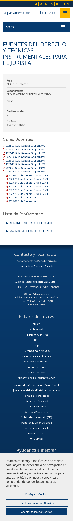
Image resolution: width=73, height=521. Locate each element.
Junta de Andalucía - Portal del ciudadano (36, 390)
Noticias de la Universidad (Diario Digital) (36, 385)
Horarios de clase (37, 367)
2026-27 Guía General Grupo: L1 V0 (25, 153)
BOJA (36, 345)
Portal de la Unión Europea (36, 422)
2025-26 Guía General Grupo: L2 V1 (25, 160)
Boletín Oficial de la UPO (36, 350)
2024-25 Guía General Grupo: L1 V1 (28, 175)
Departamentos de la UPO (36, 361)
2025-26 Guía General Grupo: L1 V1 (25, 164)
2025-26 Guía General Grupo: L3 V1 (25, 157)
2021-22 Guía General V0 (22, 197)
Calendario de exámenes (36, 356)
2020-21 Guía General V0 (22, 201)
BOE (36, 340)
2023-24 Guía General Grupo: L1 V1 (28, 186)
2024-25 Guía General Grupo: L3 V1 (25, 168)
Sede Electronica (36, 406)
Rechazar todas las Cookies (37, 503)
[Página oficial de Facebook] (65, 4)
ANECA (36, 324)
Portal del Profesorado (37, 395)
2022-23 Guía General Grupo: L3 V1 (28, 190)
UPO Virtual (36, 438)
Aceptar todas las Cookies (36, 511)
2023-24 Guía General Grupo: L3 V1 (28, 179)
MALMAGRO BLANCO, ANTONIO (30, 231)
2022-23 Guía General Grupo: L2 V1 (28, 193)
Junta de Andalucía (36, 372)
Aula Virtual (36, 329)
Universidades (36, 433)
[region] (36, 487)
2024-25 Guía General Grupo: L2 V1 (25, 171)
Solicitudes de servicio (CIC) (36, 417)
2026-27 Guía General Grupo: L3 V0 (25, 145)
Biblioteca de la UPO (36, 334)
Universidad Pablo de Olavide (37, 266)
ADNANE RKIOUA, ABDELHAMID (30, 223)
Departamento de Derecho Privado (29, 12)
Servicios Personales (36, 412)
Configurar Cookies (36, 494)
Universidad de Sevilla (36, 428)
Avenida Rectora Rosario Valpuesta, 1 (36, 281)
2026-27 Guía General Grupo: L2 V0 (25, 149)
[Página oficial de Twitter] (68, 4)
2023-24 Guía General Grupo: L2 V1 (28, 182)
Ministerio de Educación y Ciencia (36, 377)
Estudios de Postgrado (36, 401)
